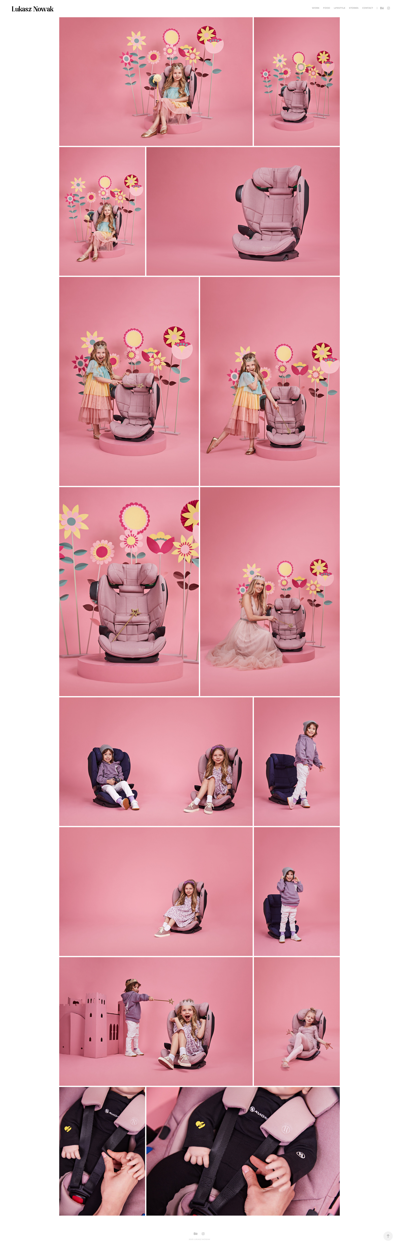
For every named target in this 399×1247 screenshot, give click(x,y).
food (326, 8)
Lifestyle (339, 8)
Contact (367, 8)
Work (315, 8)
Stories (353, 8)
